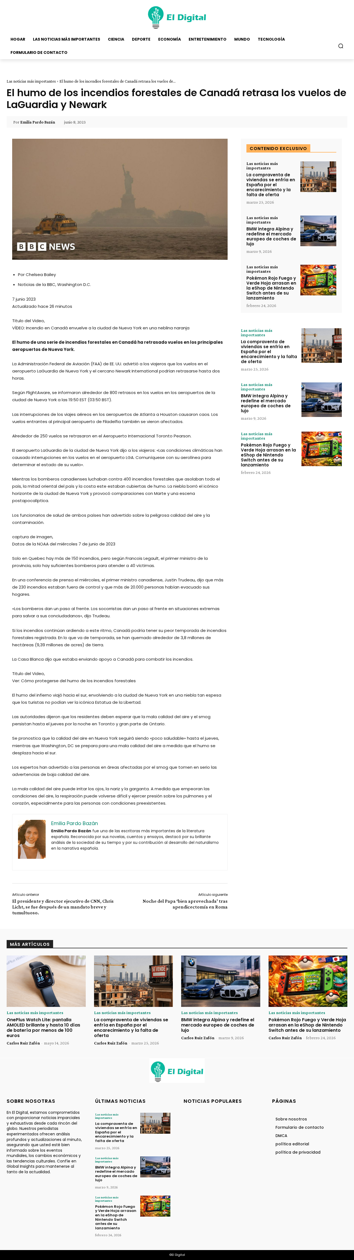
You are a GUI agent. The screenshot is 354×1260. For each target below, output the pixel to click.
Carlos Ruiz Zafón (23, 1043)
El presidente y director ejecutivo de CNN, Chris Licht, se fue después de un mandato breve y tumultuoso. (63, 906)
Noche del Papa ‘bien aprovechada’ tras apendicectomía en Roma (185, 904)
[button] (340, 46)
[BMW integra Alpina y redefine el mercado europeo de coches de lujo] (318, 231)
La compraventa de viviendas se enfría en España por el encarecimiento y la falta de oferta (270, 185)
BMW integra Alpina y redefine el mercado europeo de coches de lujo (271, 236)
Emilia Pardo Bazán (37, 122)
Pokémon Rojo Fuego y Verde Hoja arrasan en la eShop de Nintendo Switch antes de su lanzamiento (271, 288)
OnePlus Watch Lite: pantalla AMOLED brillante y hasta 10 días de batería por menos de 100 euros (43, 1028)
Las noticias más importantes (31, 81)
